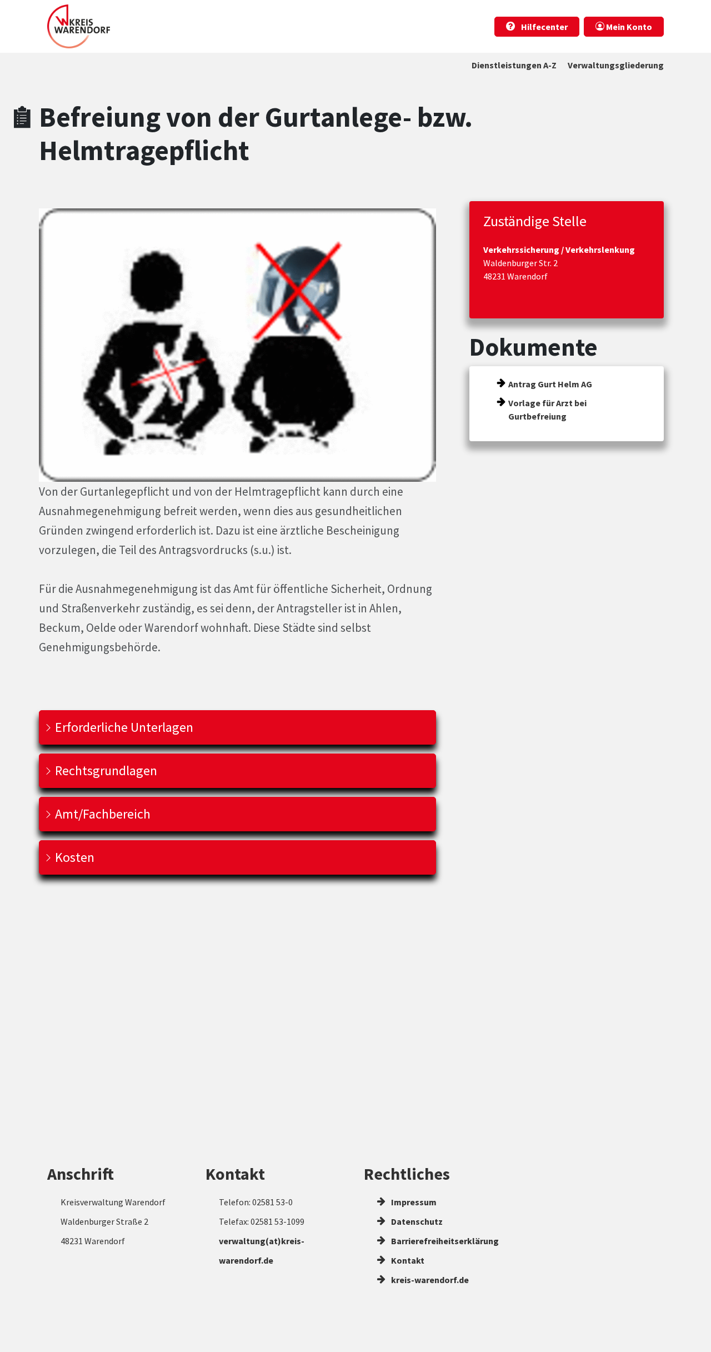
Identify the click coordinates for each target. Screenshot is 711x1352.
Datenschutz (416, 1221)
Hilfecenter (543, 26)
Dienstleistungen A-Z (514, 65)
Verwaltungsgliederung (616, 65)
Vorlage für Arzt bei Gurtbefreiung (547, 409)
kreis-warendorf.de (429, 1279)
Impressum (413, 1202)
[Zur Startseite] (78, 26)
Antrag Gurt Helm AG (550, 384)
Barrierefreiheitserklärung (444, 1240)
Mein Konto (628, 26)
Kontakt (406, 1260)
